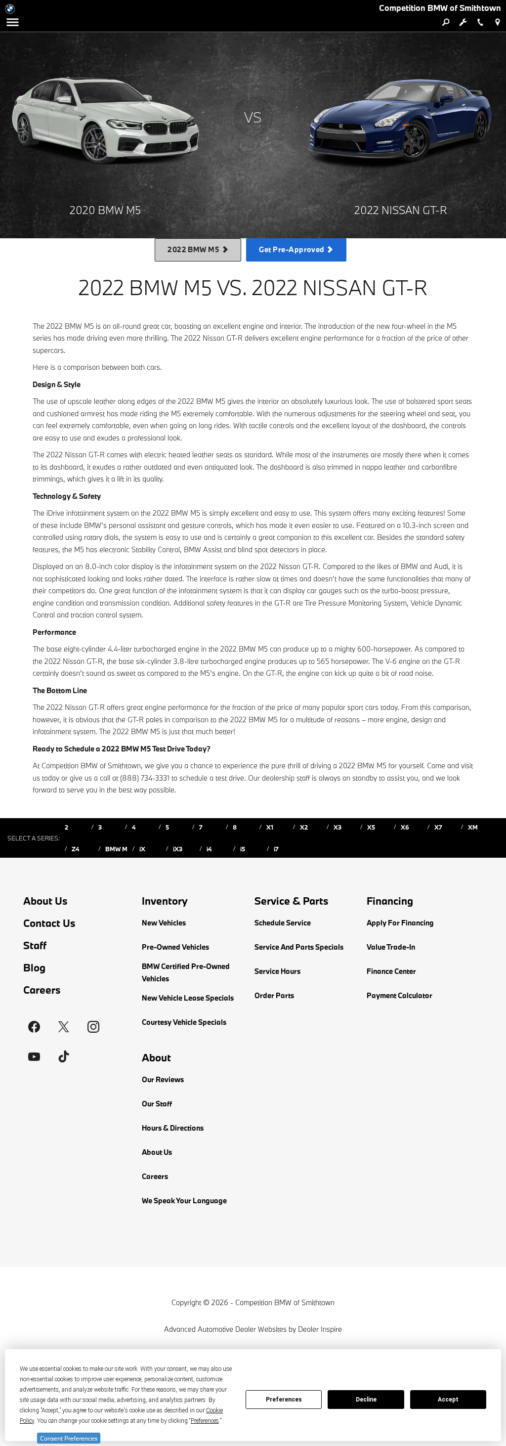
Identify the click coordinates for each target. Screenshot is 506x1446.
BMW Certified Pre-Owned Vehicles (186, 972)
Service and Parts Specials (298, 947)
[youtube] (34, 1056)
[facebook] (34, 1027)
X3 (337, 827)
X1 (269, 827)
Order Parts (274, 995)
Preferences (284, 1399)
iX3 (177, 849)
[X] (64, 1027)
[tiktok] (64, 1056)
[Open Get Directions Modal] (497, 22)
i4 (209, 849)
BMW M (116, 849)
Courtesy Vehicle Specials (184, 1022)
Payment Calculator (399, 995)
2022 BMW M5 (194, 249)
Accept (448, 1399)
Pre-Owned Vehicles (175, 947)
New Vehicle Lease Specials (188, 998)
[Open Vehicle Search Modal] (445, 22)
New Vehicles (164, 922)
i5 (242, 849)
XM (473, 827)
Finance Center (391, 971)
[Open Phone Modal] (480, 22)
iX (142, 849)
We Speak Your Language (184, 1200)
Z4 (75, 849)
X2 (304, 827)
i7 (276, 849)
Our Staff (157, 1103)
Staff (34, 945)
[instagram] (93, 1027)
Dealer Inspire (320, 1329)
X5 (371, 827)
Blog (34, 968)
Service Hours (277, 971)
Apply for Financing (400, 922)
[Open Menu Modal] (12, 22)
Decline (366, 1399)
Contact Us (49, 923)
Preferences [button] (205, 1420)
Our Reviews (163, 1079)
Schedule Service (282, 922)
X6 (405, 827)
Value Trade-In (391, 947)
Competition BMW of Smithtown (285, 1302)
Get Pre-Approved (292, 249)
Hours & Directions (173, 1128)
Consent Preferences (68, 1438)
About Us (45, 901)
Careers (42, 990)
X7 (438, 827)
